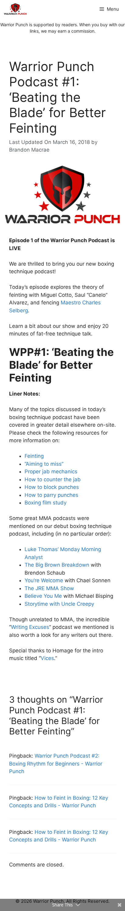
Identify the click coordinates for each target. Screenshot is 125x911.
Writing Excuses (30, 627)
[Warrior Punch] (15, 9)
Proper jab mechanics (51, 471)
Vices (47, 658)
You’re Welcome (44, 580)
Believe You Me (43, 596)
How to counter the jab (53, 479)
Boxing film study (45, 503)
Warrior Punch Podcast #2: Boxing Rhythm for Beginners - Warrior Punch (55, 763)
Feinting (34, 456)
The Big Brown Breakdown (57, 565)
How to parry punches (51, 495)
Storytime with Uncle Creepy (59, 604)
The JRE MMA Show (49, 588)
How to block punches (52, 487)
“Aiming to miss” (44, 464)
